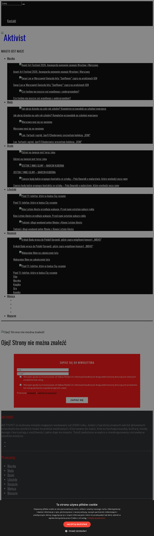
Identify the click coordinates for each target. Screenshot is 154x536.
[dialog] (77, 518)
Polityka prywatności (96, 518)
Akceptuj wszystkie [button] (77, 524)
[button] (76, 531)
